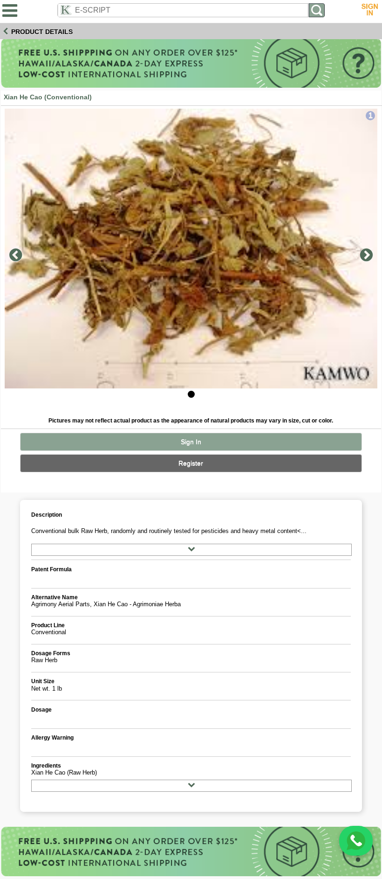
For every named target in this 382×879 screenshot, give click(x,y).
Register (190, 463)
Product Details (42, 31)
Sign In (191, 441)
